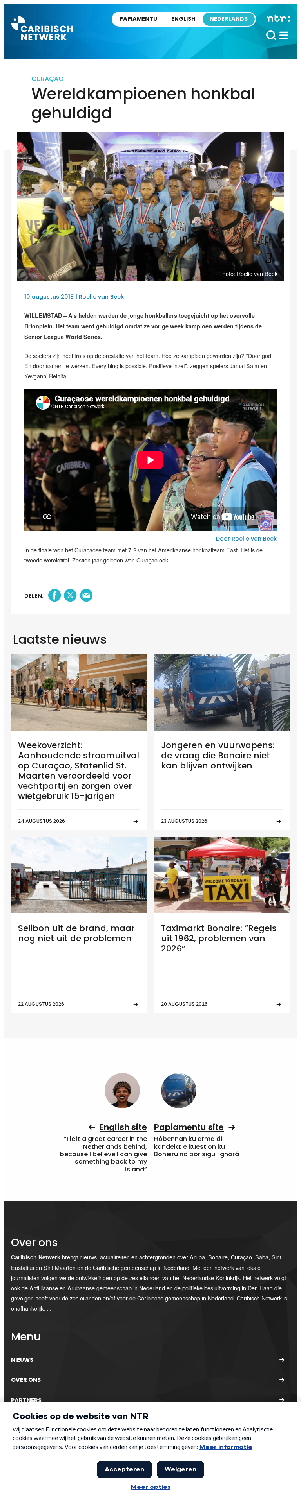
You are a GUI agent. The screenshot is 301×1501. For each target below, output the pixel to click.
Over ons (26, 1380)
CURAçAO (47, 78)
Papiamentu (138, 19)
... (49, 1308)
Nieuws (22, 1360)
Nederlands (229, 19)
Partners (26, 1400)
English (183, 19)
